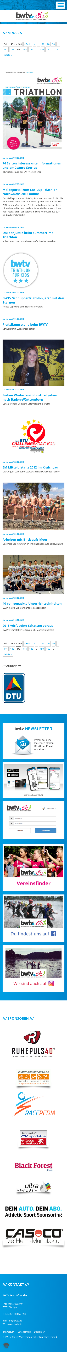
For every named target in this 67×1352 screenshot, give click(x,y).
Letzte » (8, 54)
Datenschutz (24, 1331)
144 (25, 49)
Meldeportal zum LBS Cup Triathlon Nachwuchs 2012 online (30, 192)
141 (6, 49)
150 (42, 49)
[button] (6, 1346)
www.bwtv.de (15, 1324)
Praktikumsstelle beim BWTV (25, 324)
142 (12, 49)
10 (43, 44)
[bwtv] (32, 15)
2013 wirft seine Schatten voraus (28, 626)
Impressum (8, 1331)
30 (53, 44)
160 (48, 49)
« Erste (27, 44)
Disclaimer (39, 1331)
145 (31, 49)
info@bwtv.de (15, 1320)
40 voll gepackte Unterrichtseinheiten (32, 603)
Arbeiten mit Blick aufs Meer (25, 539)
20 (48, 44)
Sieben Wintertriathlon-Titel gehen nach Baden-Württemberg (30, 397)
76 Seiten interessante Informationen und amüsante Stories (32, 165)
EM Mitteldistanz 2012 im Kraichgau (30, 467)
